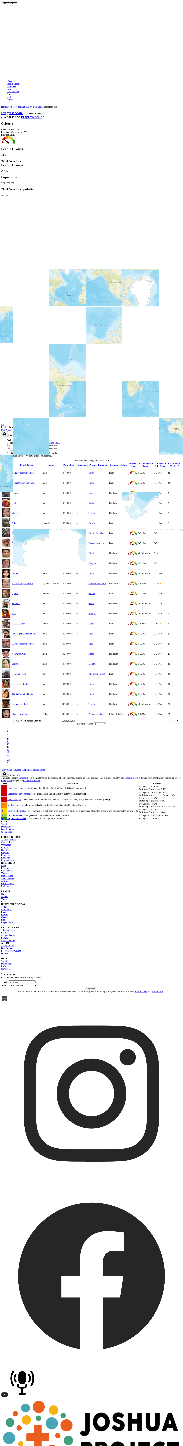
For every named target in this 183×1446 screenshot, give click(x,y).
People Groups (13, 84)
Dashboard (6, 826)
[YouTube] (4, 1397)
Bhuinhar (16, 603)
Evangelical (6, 780)
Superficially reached (16, 811)
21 (8, 752)
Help (9, 97)
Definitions (6, 963)
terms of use (157, 991)
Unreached (6, 845)
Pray (9, 89)
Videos (4, 873)
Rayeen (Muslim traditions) (24, 633)
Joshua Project (7, 945)
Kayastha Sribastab (20, 684)
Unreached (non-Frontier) (19, 794)
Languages (6, 855)
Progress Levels (8, 860)
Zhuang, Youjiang (20, 714)
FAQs (4, 966)
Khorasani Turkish (96, 674)
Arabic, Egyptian (96, 533)
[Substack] (4, 1001)
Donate (10, 99)
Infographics (6, 868)
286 (8, 760)
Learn (3, 932)
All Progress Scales (34, 107)
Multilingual (6, 886)
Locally (4, 938)
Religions (5, 857)
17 (8, 741)
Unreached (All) (14, 799)
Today (4, 907)
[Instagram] (91, 1183)
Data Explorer (7, 829)
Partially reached (14, 815)
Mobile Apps (7, 876)
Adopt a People (8, 935)
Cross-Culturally (8, 940)
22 (8, 754)
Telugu (91, 704)
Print (3, 920)
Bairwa (15, 573)
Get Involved (13, 91)
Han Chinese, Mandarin (22, 583)
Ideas (3, 901)
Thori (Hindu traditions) (22, 694)
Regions (5, 852)
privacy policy (141, 991)
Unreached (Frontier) (16, 788)
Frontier (4, 847)
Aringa (15, 523)
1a (3, 788)
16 (8, 739)
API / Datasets (7, 878)
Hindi (91, 553)
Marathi (92, 664)
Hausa (91, 623)
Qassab (15, 593)
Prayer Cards (7, 922)
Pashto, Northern (96, 543)
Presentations (7, 870)
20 (8, 749)
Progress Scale (31, 117)
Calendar (5, 917)
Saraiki (91, 593)
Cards (3, 894)
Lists (23, 107)
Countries (5, 850)
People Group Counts (11, 951)
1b (3, 793)
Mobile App (6, 909)
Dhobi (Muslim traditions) (23, 644)
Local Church (7, 883)
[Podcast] (23, 1397)
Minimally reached (15, 805)
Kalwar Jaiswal (19, 654)
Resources (11, 86)
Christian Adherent (31, 780)
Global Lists (6, 832)
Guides (4, 896)
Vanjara (15, 664)
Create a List (7, 842)
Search (10, 81)
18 (8, 744)
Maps (3, 865)
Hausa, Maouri (18, 623)
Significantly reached (16, 818)
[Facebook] (91, 1365)
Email (3, 912)
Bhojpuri (92, 563)
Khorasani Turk (19, 674)
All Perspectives (8, 839)
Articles (4, 881)
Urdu (90, 633)
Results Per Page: (85, 723)
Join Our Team (8, 930)
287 (8, 762)
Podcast (4, 914)
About (10, 94)
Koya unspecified (20, 704)
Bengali (92, 613)
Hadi (14, 613)
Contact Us (6, 969)
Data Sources (7, 948)
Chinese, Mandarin (97, 583)
